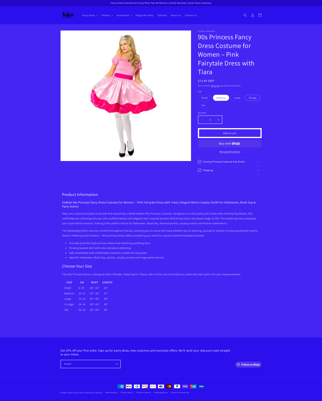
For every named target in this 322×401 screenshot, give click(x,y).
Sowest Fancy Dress (76, 392)
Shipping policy (161, 392)
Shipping (215, 85)
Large (239, 98)
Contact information (180, 392)
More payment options (230, 151)
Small (206, 98)
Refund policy (111, 392)
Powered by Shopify (93, 392)
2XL (205, 106)
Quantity (202, 112)
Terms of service (144, 392)
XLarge (253, 97)
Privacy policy (127, 392)
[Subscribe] (116, 364)
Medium (221, 97)
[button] (90, 15)
